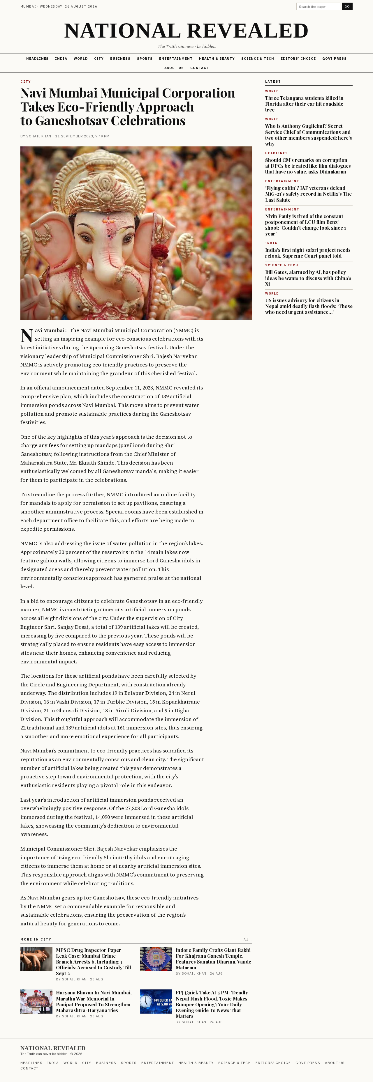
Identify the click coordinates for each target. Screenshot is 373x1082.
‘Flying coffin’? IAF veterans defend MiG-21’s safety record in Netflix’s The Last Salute (308, 194)
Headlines (37, 58)
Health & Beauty (217, 58)
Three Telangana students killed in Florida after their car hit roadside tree (304, 104)
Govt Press (334, 58)
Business (120, 58)
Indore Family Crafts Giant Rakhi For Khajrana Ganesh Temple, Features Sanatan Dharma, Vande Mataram (213, 959)
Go (347, 6)
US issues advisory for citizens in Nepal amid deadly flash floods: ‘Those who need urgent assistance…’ (309, 306)
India (61, 58)
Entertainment (176, 58)
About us (174, 67)
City (99, 58)
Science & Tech (257, 58)
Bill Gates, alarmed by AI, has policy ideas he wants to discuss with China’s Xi (308, 278)
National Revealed (186, 30)
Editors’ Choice (298, 58)
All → (248, 939)
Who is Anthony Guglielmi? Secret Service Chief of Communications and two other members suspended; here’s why (308, 134)
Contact (199, 67)
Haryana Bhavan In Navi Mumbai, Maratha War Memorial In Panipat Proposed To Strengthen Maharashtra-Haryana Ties (93, 1001)
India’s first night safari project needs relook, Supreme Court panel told (308, 253)
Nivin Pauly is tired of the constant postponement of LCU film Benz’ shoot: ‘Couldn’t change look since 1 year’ (305, 225)
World (81, 58)
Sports (145, 58)
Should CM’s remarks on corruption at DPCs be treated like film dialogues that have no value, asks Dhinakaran (308, 166)
